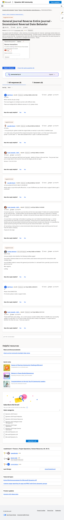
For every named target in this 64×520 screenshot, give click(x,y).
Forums (16, 10)
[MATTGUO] (5, 95)
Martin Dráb (14, 458)
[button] (55, 2)
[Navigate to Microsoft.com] (6, 2)
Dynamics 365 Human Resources (14, 419)
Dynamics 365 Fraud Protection (14, 416)
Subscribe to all (32, 441)
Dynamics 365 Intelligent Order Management (14, 422)
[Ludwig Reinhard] (5, 251)
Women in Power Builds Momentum (22, 373)
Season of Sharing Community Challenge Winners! (27, 365)
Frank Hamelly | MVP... (19, 30)
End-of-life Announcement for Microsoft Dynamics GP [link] (20, 480)
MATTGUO (10, 95)
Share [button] (20, 27)
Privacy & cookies (41, 510)
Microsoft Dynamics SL (11, 437)
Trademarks (58, 510)
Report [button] (26, 27)
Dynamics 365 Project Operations (11, 426)
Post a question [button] (55, 2)
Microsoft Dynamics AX (12, 432)
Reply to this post (9, 68)
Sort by (4, 87)
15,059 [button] (18, 126)
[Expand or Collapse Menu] (2, 6)
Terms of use (50, 510)
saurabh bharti (11, 126)
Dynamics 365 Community (24, 2)
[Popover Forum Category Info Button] (27, 407)
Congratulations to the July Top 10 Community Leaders (28, 381)
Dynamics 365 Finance (11, 414)
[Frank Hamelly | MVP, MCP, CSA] (5, 153)
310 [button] (20, 464)
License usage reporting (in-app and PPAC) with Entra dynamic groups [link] (25, 483)
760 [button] (20, 453)
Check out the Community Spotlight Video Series (17, 353)
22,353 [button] (15, 95)
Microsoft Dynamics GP (12, 434)
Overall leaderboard (50, 469)
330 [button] (19, 457)
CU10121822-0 (14, 464)
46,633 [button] (26, 30)
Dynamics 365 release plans (11, 494)
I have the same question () (25, 68)
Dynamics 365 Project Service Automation (13, 429)
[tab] (14, 83)
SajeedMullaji (14, 453)
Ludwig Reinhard (11, 251)
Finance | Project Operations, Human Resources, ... (30, 10)
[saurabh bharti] (5, 126)
